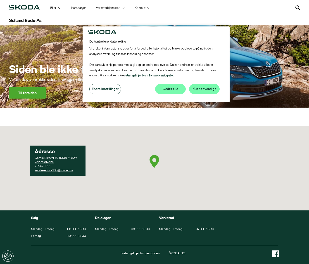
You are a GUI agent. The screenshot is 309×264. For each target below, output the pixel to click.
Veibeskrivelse (44, 162)
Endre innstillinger (8, 256)
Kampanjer (78, 7)
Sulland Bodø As (25, 20)
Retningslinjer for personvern (140, 253)
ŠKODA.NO (177, 253)
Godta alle (170, 89)
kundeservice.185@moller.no (54, 170)
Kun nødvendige (204, 89)
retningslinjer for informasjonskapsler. (149, 75)
